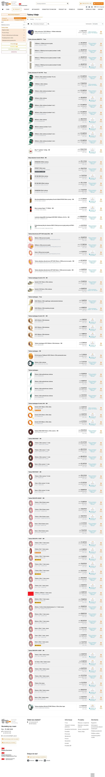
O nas (7, 9)
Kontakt (100, 9)
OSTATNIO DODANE (13, 49)
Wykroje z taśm (90, 9)
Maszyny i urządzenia (83, 723)
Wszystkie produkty (14, 14)
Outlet (27, 9)
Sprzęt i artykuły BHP (83, 729)
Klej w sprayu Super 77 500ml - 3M (44, 208)
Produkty (17, 9)
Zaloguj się (99, 3)
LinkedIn (48, 760)
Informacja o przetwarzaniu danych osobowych (97, 727)
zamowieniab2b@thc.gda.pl (10, 735)
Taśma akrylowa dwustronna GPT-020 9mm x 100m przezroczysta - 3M (54, 270)
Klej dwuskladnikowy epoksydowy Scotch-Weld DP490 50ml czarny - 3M (54, 199)
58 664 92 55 (8, 731)
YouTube (40, 760)
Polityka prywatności (96, 731)
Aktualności (35, 9)
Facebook (32, 760)
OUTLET (13, 52)
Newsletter (67, 741)
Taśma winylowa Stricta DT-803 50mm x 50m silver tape (50, 706)
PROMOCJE (13, 46)
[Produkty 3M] (9, 752)
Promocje (72, 9)
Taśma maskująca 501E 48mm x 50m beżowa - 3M (48, 343)
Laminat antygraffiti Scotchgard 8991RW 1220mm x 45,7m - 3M (52, 217)
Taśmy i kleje (81, 731)
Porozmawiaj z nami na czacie (10, 739)
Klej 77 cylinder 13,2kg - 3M (42, 150)
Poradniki (80, 9)
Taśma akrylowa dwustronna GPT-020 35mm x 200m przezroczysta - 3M (54, 261)
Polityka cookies (95, 733)
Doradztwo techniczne (49, 9)
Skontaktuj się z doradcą (9, 742)
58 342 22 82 (8, 733)
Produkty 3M (62, 9)
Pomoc (67, 738)
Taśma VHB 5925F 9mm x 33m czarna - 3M (46, 431)
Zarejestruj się (86, 3)
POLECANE (13, 44)
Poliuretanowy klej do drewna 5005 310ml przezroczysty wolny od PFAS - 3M (54, 226)
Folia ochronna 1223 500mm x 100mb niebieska (48, 31)
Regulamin (94, 723)
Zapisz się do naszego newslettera (37, 757)
